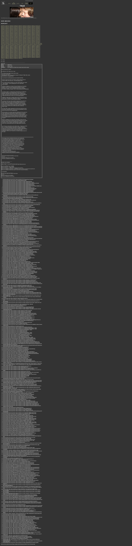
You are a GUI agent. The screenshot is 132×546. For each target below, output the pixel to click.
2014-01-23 (34, 40)
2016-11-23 (3, 37)
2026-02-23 (29, 25)
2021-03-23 (12, 32)
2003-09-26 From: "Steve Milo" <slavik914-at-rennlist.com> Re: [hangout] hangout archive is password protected (19, 460)
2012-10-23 (20, 42)
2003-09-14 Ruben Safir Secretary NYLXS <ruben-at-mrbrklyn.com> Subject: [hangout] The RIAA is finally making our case (21, 403)
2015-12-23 (12, 38)
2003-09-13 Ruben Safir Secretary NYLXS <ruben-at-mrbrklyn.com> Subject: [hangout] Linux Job (17, 408)
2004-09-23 (7, 52)
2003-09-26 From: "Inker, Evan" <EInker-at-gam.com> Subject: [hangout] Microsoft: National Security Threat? (19, 529)
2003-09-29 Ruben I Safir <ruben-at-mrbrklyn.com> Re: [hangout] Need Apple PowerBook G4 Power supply (18, 440)
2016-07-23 (20, 37)
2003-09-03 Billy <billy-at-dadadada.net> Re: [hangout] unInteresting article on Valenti (15, 236)
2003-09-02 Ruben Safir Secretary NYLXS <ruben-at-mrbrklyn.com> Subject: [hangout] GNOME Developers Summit (20, 252)
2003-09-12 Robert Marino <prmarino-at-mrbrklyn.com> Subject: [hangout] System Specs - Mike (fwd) (18, 304)
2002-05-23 (12, 55)
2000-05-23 (38, 57)
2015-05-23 (3, 39)
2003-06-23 (33, 53)
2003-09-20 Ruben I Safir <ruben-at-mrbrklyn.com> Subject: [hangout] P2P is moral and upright (17, 311)
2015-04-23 (7, 39)
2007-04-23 (29, 48)
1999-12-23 (20, 58)
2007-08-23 (12, 48)
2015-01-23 (20, 39)
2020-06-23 (12, 33)
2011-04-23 (18, 44)
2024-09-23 (25, 27)
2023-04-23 (20, 29)
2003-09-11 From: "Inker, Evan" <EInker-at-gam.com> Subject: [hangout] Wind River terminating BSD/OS (18, 273)
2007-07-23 (16, 48)
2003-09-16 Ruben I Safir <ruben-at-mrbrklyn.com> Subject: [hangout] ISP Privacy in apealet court (17, 373)
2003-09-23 (20, 53)
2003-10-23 (16, 53)
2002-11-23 (25, 54)
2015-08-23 (29, 38)
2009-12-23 (7, 46)
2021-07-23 (33, 31)
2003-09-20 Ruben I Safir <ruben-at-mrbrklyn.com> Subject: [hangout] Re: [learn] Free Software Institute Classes (19, 313)
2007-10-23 (3, 48)
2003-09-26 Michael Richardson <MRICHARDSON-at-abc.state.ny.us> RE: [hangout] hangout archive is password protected (21, 464)
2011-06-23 (10, 44)
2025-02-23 (3, 27)
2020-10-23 (33, 32)
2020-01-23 (34, 33)
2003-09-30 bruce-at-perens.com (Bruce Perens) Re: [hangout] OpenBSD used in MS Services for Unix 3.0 (18, 432)
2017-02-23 (29, 36)
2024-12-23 (12, 27)
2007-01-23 (3, 49)
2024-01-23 (20, 28)
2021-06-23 (38, 31)
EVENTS (9, 3)
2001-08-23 (12, 56)
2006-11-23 (12, 49)
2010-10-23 (3, 45)
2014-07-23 (7, 40)
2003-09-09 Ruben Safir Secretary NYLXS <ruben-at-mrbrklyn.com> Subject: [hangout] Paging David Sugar (18, 187)
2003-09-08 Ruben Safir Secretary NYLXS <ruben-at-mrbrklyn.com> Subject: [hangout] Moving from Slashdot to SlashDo (20, 542)
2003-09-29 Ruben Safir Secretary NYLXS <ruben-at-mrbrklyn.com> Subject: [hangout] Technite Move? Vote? (19, 439)
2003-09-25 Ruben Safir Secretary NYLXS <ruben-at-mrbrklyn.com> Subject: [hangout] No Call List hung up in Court (20, 478)
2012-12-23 (12, 42)
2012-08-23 (29, 42)
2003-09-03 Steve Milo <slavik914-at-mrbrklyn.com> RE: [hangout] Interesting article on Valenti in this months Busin (20, 231)
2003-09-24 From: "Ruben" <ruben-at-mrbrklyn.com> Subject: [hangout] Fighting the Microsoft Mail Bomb (18, 496)
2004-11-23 (38, 51)
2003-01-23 (16, 54)
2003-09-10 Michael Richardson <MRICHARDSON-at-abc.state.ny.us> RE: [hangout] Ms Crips (16, 261)
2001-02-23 (38, 56)
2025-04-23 (33, 26)
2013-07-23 (20, 41)
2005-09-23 (33, 50)
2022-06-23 (25, 30)
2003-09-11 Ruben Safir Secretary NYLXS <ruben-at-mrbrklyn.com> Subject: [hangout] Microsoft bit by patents (19, 280)
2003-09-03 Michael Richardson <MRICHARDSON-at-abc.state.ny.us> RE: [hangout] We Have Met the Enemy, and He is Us (21, 241)
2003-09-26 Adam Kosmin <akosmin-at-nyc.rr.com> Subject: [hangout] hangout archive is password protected (19, 473)
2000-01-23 (16, 58)
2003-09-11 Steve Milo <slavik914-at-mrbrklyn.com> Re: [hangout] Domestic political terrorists (17, 274)
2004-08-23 (12, 52)
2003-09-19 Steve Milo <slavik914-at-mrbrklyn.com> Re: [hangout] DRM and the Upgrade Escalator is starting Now (20, 314)
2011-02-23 (27, 44)
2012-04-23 (7, 43)
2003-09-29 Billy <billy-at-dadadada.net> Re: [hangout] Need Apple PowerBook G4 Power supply (17, 438)
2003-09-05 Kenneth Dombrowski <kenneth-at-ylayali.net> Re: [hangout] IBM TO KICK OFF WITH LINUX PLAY (19, 215)
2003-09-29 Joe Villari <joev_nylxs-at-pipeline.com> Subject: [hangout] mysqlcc (14, 446)
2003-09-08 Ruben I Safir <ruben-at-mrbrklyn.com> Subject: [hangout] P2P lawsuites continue (16, 201)
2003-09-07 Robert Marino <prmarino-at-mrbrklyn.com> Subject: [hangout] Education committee (17, 206)
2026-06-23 (12, 25)
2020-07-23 (7, 33)
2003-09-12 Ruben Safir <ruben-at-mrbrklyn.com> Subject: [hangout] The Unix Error (15, 298)
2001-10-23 (3, 56)
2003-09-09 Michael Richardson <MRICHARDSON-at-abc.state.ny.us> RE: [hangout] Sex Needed (17, 536)
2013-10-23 (7, 41)
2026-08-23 (3, 25)
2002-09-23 (33, 54)
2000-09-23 (20, 57)
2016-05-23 (29, 37)
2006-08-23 (25, 49)
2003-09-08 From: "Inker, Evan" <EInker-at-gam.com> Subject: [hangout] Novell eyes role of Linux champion (19, 270)
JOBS (22, 3)
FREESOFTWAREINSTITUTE (13, 3)
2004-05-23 (25, 52)
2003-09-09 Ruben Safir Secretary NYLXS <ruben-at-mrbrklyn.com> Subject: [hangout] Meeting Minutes (18, 191)
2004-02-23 (38, 52)
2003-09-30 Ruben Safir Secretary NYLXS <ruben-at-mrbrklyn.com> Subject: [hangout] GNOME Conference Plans (19, 426)
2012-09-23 (25, 42)
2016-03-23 (38, 37)
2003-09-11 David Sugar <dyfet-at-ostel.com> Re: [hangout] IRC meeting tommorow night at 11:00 (17, 285)
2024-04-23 (7, 28)
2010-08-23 (12, 45)
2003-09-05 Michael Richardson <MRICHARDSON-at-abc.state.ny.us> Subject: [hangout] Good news (17, 218)
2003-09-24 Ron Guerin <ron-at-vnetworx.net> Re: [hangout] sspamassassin (14, 504)
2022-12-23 (38, 29)
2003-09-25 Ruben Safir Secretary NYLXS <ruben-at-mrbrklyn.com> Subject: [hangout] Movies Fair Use (18, 482)
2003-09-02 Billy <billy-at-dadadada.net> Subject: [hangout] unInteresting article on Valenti (16, 248)
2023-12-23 (25, 28)
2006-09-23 (20, 49)
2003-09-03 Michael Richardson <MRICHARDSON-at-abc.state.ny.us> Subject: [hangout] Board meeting (18, 237)
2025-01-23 (7, 27)
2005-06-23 (7, 51)
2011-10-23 (33, 43)
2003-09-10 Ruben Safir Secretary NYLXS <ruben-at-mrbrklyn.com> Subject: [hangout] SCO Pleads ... (18, 265)
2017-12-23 (25, 35)
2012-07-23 (33, 42)
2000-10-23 (16, 57)
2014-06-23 (12, 40)
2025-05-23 (29, 26)
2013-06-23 (25, 41)
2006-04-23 (3, 50)
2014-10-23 (33, 39)
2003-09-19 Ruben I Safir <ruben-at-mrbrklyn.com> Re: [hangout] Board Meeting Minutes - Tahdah (17, 335)
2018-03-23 (12, 35)
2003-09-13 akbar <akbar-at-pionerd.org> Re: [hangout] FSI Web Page (13, 407)
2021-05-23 (3, 32)
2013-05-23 (29, 41)
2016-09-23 (12, 37)
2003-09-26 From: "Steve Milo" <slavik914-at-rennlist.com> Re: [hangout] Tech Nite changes (16, 461)
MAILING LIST (30, 3)
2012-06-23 (38, 42)
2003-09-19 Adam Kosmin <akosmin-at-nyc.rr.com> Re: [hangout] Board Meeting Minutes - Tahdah (17, 329)
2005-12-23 (20, 50)
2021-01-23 (20, 32)
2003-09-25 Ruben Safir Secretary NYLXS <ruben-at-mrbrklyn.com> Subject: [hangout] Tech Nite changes (18, 477)
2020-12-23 (25, 32)
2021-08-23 (29, 31)
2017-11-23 (29, 35)
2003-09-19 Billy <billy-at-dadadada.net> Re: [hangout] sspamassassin (13, 321)
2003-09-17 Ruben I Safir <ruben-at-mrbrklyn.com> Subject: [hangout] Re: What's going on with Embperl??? (19, 351)
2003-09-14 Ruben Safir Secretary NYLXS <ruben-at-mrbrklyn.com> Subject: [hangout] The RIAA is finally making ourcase (21, 404)
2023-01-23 (34, 29)
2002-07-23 (3, 55)
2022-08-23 (16, 30)
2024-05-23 (3, 28)
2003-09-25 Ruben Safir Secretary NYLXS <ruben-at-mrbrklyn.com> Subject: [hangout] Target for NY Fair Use (19, 481)
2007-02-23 (38, 48)
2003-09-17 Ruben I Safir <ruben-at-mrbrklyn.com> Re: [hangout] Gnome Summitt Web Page (16, 355)
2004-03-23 (34, 52)
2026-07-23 (7, 25)
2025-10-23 (7, 26)
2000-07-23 (29, 57)
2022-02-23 (3, 31)
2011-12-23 (25, 43)
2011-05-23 (14, 44)
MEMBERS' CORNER (26, 3)
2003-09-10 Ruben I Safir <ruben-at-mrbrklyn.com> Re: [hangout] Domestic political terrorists (16, 258)
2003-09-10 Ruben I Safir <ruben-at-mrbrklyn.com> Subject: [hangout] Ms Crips (14, 260)
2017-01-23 (34, 36)
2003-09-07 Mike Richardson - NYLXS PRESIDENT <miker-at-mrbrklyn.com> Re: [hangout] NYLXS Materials (19, 207)
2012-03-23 (12, 43)
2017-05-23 (16, 36)
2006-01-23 (16, 50)
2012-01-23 (20, 43)
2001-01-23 (3, 57)
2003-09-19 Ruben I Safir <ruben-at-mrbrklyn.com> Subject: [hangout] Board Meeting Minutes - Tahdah (18, 337)
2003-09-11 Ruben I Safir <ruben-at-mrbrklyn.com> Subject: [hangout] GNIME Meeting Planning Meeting (18, 291)
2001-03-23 (34, 56)
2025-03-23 (38, 26)
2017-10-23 (33, 35)
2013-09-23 (12, 41)
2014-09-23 (38, 39)
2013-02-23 (3, 42)
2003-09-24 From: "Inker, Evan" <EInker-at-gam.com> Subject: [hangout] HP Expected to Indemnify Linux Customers (20, 501)
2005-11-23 (25, 50)
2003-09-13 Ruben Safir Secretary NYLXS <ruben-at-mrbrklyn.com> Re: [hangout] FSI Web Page (17, 409)
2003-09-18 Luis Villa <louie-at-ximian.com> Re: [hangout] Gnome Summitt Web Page (15, 350)
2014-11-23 (29, 39)
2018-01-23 (20, 35)
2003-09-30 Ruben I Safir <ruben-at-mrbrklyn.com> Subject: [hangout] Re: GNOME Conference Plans (18, 423)
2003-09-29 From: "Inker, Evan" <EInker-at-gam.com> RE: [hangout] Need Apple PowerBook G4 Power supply (19, 526)
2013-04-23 (33, 41)
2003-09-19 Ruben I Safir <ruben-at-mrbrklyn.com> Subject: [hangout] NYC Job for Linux (16, 336)
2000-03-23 (7, 58)
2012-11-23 (16, 42)
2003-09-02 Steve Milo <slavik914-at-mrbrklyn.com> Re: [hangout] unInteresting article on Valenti (17, 247)
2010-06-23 (21, 45)
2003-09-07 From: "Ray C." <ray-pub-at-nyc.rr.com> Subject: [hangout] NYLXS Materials (16, 208)
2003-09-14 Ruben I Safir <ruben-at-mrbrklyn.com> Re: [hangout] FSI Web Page (14, 399)
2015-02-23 (16, 39)
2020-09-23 (38, 32)
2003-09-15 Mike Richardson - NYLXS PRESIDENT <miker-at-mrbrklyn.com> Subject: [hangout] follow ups (18, 392)
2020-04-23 (20, 33)
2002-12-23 (20, 54)
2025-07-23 (20, 26)
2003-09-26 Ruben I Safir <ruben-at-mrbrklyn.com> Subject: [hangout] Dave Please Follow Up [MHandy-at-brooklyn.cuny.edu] (21, 475)
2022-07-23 (20, 30)
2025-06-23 (25, 26)
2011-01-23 (31, 44)
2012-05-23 (3, 43)
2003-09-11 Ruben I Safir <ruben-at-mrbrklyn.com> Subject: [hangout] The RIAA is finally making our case (18, 286)
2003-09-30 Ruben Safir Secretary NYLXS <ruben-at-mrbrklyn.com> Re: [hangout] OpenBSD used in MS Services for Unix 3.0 (21, 424)
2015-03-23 (12, 39)
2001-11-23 (38, 55)
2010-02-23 (38, 45)
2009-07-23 (29, 46)
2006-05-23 (38, 49)
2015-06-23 (38, 38)
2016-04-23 (33, 37)
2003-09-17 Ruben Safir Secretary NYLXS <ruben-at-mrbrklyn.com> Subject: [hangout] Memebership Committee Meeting (21, 353)
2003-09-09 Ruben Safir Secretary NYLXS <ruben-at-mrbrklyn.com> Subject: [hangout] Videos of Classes (18, 182)
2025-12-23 (38, 25)
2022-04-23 (33, 30)
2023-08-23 (3, 29)
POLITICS (18, 3)
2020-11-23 (29, 32)
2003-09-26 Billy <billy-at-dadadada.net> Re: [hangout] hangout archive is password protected (17, 465)
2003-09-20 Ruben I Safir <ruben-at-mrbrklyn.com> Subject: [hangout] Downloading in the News (17, 312)
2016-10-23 (7, 37)
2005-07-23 (3, 51)
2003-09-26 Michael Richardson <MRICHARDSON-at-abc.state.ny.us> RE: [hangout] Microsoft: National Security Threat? (20, 474)
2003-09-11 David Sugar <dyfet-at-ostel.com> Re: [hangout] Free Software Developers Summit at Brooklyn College (20, 288)
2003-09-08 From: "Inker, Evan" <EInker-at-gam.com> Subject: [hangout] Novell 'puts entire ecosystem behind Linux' (20, 271)
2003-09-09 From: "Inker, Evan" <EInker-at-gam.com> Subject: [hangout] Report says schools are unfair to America (20, 272)
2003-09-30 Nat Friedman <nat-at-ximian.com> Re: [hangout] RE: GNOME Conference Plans (16, 414)
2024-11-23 (16, 27)
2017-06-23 (12, 36)
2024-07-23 (33, 27)
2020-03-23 (25, 33)
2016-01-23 (7, 38)
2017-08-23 (3, 36)
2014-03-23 (25, 40)
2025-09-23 (12, 26)
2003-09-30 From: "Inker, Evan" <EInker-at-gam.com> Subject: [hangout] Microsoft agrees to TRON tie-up (18, 523)
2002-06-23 (7, 55)
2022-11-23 (3, 30)
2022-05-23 (29, 30)
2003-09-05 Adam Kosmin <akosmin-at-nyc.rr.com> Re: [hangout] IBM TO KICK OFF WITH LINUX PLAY (18, 217)
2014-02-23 (29, 40)
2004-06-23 (20, 52)
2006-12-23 (7, 49)
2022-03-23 (38, 30)
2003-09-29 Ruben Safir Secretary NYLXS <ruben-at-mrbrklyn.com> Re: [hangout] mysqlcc (16, 441)
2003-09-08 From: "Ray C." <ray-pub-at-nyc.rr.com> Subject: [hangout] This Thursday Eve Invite (17, 199)
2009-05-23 (38, 46)
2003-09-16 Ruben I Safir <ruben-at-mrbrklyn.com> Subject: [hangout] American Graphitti (16, 375)
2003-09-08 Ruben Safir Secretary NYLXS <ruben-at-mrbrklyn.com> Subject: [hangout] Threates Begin (18, 196)
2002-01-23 (29, 55)
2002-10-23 (29, 54)
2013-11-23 (3, 41)
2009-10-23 (16, 46)
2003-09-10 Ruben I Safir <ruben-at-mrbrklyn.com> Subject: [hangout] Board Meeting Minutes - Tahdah (18, 263)
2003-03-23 (7, 54)
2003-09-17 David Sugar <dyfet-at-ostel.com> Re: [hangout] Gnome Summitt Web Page (16, 354)
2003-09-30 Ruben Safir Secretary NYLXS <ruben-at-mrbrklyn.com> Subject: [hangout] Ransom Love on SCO (19, 437)
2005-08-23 (38, 50)
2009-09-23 (20, 46)
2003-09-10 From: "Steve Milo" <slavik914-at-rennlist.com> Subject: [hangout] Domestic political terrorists (18, 257)
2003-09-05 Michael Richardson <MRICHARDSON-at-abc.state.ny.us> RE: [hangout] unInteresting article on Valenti (20, 219)
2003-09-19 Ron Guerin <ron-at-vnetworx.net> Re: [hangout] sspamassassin (14, 514)
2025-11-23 (3, 26)
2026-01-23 (34, 25)
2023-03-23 (25, 29)
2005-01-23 (29, 51)
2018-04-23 (7, 35)
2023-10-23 (33, 28)
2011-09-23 (38, 43)
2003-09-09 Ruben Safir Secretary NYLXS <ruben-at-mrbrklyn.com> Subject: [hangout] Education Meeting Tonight (19, 188)
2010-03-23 (34, 45)
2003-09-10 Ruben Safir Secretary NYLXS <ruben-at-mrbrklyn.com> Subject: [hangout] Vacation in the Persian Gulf (20, 266)
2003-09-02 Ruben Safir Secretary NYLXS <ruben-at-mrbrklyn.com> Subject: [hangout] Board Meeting (18, 253)
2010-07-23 (16, 45)
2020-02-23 (29, 33)
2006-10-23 (16, 49)
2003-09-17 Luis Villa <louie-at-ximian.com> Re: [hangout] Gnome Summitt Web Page (15, 358)
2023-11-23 (29, 28)
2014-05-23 (16, 40)
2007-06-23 (20, 48)
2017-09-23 (38, 35)
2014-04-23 (20, 40)
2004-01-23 (3, 53)
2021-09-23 (25, 31)
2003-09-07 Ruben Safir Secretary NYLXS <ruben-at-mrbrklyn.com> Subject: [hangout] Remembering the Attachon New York (21, 210)
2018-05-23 (3, 35)
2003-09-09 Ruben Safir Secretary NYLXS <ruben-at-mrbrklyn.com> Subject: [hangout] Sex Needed (17, 537)
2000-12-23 (7, 57)
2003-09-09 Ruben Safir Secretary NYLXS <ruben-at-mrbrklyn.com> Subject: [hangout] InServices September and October (21, 183)
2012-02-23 (16, 43)
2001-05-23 (25, 56)
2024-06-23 (38, 27)
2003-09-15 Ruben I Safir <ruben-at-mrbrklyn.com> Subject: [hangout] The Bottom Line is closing (17, 393)
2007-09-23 (7, 48)
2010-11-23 (40, 44)
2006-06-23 (33, 49)
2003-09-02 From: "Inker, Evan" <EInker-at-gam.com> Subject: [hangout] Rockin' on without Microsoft (18, 250)
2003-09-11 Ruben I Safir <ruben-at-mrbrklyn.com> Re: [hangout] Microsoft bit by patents (16, 290)
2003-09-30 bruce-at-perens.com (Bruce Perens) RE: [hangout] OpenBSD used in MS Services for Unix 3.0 (18, 425)
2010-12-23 (36, 44)
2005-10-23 (29, 50)
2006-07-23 (29, 49)
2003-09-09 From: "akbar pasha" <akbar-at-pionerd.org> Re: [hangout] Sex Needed (15, 535)
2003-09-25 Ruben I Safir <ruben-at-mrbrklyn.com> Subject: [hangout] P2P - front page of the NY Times (18, 479)
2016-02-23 (3, 38)
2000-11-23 (12, 57)
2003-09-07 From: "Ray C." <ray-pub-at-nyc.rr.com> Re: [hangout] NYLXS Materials (15, 538)
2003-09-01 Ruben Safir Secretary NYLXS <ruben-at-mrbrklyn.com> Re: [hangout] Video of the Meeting (18, 179)
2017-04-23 (20, 36)
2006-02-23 (12, 50)
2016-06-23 (25, 37)
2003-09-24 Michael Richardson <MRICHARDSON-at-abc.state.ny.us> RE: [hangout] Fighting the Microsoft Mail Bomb (20, 495)
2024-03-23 (12, 28)
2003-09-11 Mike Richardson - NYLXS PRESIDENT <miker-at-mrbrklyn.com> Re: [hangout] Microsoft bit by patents (20, 289)
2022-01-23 (7, 31)
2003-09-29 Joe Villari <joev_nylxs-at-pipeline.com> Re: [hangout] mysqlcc (14, 442)
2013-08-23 (16, 41)
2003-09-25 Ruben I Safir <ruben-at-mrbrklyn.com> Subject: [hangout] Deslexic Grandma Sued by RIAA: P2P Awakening (20, 480)
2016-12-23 (38, 36)
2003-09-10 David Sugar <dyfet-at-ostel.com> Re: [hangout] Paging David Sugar (14, 180)
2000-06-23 (33, 57)
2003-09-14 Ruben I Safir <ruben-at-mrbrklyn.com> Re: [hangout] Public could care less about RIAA (17, 395)
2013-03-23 (38, 41)
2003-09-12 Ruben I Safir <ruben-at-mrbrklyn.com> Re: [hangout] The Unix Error (15, 305)
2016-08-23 (16, 37)
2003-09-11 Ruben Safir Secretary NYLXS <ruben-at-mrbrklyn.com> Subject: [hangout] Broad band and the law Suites (20, 281)
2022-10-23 (7, 30)
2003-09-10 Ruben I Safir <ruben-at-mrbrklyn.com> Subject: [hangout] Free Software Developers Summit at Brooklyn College (21, 262)
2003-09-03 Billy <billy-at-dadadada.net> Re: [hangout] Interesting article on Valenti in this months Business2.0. (19, 230)
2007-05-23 (25, 48)
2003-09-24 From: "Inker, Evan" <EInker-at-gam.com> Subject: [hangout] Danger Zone (15, 531)
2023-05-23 (16, 29)
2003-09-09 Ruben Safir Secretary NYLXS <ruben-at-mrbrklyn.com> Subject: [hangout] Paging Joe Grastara (19, 189)
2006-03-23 (7, 50)
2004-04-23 (29, 52)
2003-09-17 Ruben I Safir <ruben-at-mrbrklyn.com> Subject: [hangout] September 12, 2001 (16, 357)
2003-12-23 (7, 53)
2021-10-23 (20, 31)
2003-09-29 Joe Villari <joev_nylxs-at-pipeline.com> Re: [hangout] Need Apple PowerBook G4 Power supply (19, 447)
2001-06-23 (20, 56)
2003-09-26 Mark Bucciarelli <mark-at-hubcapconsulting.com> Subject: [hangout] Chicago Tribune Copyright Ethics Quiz (20, 527)
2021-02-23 (16, 32)
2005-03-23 (20, 51)
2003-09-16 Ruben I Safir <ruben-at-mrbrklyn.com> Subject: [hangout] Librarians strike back (16, 371)
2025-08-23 (16, 26)
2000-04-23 (3, 58)
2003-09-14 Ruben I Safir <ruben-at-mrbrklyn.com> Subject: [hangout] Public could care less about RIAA (18, 396)
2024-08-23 (29, 27)
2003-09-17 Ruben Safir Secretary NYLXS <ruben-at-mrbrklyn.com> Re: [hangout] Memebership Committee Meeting (20, 352)
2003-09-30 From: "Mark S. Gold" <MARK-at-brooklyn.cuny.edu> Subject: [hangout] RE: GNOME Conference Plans (20, 522)
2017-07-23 (7, 36)
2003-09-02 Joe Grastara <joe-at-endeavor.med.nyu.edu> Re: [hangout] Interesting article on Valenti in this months (20, 251)
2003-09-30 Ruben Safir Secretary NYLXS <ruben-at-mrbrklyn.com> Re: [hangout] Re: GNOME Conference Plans (19, 419)
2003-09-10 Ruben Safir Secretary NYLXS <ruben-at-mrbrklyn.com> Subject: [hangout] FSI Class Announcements (19, 264)
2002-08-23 (38, 54)
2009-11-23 (12, 46)
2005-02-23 (25, 51)
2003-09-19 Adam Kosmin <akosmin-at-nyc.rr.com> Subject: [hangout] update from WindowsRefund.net (18, 320)
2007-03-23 (34, 48)
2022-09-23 (12, 30)
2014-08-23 (3, 40)
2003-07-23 (29, 53)
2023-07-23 (7, 29)
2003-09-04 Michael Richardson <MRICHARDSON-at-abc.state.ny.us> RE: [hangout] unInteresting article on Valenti (20, 225)
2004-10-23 (3, 52)
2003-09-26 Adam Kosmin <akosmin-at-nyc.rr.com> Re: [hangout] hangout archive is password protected (18, 462)
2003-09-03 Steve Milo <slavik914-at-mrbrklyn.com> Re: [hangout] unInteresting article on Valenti (17, 228)
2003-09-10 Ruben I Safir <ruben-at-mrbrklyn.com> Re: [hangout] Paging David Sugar (15, 259)
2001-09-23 (7, 56)
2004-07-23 (16, 52)
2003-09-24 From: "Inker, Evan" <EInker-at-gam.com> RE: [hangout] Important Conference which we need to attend (20, 530)
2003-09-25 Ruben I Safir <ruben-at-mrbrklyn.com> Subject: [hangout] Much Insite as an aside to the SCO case (19, 476)
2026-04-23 (20, 25)
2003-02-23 (12, 54)
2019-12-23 (38, 33)
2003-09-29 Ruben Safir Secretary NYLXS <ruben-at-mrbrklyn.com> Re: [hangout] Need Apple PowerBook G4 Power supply (21, 444)
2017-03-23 (25, 36)
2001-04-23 (29, 56)
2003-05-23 (38, 53)
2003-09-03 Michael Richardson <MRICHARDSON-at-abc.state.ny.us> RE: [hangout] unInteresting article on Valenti (20, 235)
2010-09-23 (8, 45)
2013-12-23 (38, 40)
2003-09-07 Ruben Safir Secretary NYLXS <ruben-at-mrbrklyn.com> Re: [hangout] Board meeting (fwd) (18, 212)
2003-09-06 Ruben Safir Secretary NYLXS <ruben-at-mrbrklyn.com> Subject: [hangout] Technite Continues (18, 214)
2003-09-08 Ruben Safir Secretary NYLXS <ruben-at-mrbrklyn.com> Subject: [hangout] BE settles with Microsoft (19, 200)
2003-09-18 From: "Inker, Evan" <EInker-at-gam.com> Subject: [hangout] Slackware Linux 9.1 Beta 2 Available (19, 516)
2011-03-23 (23, 44)
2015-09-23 (25, 38)
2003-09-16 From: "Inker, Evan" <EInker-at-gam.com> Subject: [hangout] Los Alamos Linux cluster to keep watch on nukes (21, 518)
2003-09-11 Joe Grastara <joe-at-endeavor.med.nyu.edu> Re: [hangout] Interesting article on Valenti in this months (19, 277)
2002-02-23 (25, 55)
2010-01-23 (3, 46)
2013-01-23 (7, 42)
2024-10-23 (20, 27)
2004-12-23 (34, 51)
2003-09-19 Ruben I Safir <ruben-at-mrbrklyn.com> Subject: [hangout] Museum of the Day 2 (16, 334)
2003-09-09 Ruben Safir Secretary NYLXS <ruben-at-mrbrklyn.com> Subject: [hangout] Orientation (17, 181)
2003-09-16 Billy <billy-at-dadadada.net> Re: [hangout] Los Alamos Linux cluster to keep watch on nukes (18, 379)
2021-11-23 (16, 31)
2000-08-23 (25, 57)
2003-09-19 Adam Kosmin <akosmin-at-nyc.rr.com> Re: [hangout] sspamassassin (15, 323)
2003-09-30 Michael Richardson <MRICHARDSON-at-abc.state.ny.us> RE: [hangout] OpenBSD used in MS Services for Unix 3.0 (21, 428)
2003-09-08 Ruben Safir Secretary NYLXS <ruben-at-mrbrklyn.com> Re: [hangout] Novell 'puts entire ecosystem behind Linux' (21, 204)
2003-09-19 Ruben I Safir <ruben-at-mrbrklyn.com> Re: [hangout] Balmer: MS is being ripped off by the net (18, 315)
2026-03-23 (25, 25)
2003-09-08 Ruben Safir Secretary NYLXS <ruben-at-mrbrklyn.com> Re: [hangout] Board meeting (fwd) (18, 205)
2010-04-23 (30, 45)
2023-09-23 (38, 28)
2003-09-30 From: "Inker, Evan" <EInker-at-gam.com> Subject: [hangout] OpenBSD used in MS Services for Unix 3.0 (20, 525)
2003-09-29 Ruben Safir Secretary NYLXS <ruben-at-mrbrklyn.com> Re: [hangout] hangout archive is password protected (21, 453)
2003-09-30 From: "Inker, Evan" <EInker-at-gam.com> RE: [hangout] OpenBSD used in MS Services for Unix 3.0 (19, 524)
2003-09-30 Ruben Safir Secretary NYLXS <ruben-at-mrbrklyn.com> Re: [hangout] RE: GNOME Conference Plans (19, 412)
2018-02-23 (16, 35)
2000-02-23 (12, 58)
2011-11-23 (29, 43)
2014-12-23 (25, 39)
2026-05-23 (16, 25)
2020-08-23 (3, 33)
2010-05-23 (25, 45)
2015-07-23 (33, 38)
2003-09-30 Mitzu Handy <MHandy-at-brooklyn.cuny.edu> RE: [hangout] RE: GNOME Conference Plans (18, 415)
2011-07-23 (5, 44)
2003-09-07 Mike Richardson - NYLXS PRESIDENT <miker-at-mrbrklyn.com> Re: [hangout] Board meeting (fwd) (19, 209)
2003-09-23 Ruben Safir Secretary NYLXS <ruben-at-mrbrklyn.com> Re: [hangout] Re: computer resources (18, 508)
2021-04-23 (7, 32)
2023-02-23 (29, 29)
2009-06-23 (33, 46)
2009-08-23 (25, 46)
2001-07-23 (16, 56)
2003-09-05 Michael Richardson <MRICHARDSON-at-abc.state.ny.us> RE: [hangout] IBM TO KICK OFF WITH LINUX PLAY (20, 216)
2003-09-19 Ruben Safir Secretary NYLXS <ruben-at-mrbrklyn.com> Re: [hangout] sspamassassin (17, 322)
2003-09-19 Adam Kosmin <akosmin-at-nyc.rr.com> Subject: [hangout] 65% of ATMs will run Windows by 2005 (19, 338)
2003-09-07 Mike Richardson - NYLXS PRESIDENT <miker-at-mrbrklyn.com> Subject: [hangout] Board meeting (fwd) (20, 213)
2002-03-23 (20, 55)
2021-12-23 (12, 31)
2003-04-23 (3, 54)
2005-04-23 (16, 51)
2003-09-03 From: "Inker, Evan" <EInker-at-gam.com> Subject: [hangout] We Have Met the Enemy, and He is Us (19, 242)
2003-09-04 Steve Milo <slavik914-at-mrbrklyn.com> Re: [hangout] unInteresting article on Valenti (17, 221)
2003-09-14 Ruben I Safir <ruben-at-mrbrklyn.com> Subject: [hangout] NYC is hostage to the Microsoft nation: (19, 398)
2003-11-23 (12, 53)
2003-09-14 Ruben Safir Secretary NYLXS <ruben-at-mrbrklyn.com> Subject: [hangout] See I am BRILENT (18, 394)
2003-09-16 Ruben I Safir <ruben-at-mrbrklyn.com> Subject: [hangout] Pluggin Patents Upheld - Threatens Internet (19, 374)
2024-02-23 (16, 28)
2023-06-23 (12, 29)
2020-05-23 (16, 33)
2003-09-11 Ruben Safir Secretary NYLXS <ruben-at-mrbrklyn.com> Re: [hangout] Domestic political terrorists (19, 275)
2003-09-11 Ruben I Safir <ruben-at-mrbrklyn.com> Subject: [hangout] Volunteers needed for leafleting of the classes (20, 276)
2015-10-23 (20, 38)
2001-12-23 (34, 55)
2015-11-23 (16, 38)
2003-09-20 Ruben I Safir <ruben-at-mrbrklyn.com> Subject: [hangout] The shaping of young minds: (17, 310)
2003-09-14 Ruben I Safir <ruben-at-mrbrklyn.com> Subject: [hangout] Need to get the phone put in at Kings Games (20, 397)
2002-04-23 (16, 55)
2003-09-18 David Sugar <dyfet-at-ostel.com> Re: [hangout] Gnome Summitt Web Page (16, 349)
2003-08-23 (25, 53)
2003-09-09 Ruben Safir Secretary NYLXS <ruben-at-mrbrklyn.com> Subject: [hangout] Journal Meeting (18, 190)
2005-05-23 (12, 51)
